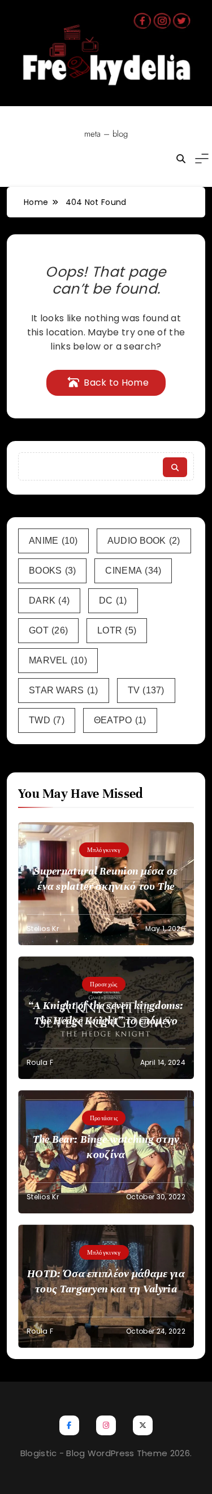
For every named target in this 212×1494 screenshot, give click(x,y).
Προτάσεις (104, 1117)
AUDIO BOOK (143, 540)
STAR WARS (63, 690)
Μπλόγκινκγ (104, 849)
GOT (48, 630)
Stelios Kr (43, 928)
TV (146, 690)
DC (113, 600)
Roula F (40, 1062)
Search (175, 467)
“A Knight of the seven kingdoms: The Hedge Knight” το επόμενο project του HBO (106, 1020)
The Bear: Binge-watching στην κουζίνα (106, 1147)
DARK (49, 600)
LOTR (116, 630)
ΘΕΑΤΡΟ (120, 720)
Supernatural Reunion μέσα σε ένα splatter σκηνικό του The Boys (106, 886)
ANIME (53, 540)
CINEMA (133, 570)
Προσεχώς (103, 984)
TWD (46, 720)
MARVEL (58, 660)
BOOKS (52, 570)
